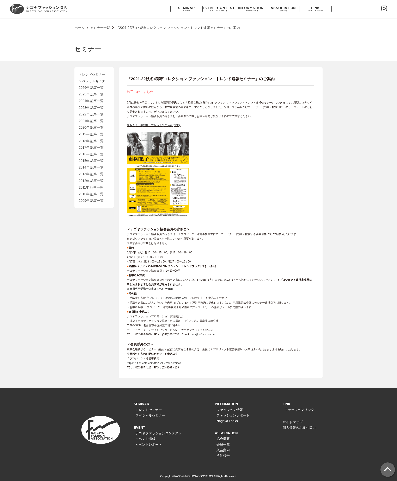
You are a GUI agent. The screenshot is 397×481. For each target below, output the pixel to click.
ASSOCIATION (226, 433)
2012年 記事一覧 (91, 181)
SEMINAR (141, 404)
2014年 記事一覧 (91, 167)
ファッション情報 (229, 410)
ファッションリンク (299, 410)
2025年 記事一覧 (91, 94)
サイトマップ (293, 422)
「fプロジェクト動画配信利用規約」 (168, 297)
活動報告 (223, 455)
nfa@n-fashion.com (203, 334)
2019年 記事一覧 (91, 134)
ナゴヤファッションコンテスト (158, 433)
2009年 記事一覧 (91, 200)
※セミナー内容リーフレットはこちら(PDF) (154, 125)
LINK (287, 404)
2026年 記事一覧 (91, 87)
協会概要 (223, 439)
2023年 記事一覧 (91, 107)
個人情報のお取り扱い (299, 427)
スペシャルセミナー (94, 81)
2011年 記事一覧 (91, 187)
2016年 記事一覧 (91, 154)
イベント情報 (145, 439)
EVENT (139, 427)
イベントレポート (148, 444)
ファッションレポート (233, 415)
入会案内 (223, 450)
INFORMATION (226, 404)
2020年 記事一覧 (91, 127)
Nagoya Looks (227, 421)
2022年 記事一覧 (91, 114)
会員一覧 (223, 444)
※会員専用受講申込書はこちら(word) (150, 288)
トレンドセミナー (92, 74)
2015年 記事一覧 (91, 161)
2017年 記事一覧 (91, 147)
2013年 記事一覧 (91, 174)
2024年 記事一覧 (91, 101)
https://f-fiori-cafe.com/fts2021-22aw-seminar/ (154, 363)
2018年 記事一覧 (91, 141)
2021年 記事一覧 (91, 121)
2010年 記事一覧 (91, 194)
